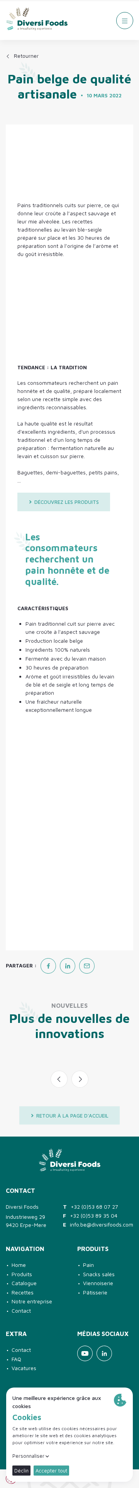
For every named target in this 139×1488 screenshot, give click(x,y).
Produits (22, 1274)
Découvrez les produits (66, 502)
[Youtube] (85, 1353)
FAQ (16, 1359)
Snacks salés (99, 1274)
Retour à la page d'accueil (72, 1116)
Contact (21, 1310)
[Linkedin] (104, 1353)
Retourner (26, 55)
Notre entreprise (32, 1301)
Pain (88, 1264)
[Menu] (124, 20)
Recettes (23, 1292)
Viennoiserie (98, 1283)
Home (19, 1264)
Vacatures (24, 1368)
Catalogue (24, 1283)
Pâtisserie (95, 1292)
